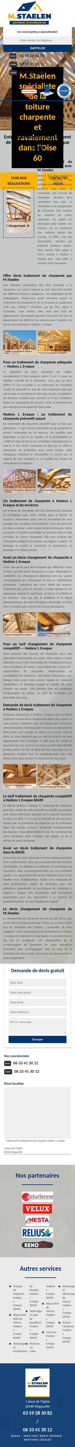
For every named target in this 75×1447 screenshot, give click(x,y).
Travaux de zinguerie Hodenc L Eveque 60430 (17, 1298)
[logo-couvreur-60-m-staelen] (29, 13)
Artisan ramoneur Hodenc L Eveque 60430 (67, 1332)
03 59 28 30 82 (31, 56)
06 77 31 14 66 (31, 73)
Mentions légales (37, 1440)
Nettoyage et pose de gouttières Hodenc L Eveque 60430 (34, 1324)
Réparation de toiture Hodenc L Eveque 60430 (50, 1315)
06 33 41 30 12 (31, 64)
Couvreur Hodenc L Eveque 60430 (50, 1340)
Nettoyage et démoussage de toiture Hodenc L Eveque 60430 (67, 1301)
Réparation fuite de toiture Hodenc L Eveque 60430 (17, 1326)
